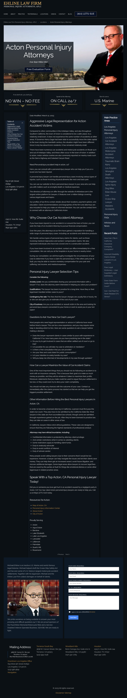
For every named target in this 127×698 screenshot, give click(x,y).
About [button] (13, 14)
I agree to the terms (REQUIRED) (80, 612)
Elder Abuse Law (110, 193)
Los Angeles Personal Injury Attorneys (111, 130)
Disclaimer (92, 612)
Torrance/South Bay (45, 646)
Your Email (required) (76, 573)
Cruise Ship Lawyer (110, 200)
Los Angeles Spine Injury (110, 183)
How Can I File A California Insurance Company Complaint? (110, 243)
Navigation (12, 672)
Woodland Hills (71, 646)
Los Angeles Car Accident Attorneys (111, 140)
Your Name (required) (76, 566)
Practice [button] (21, 14)
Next (67, 554)
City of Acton (38, 514)
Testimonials (33, 14)
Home (6, 14)
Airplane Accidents (109, 207)
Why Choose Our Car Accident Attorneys (15, 135)
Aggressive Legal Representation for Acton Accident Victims (14, 129)
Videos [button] (53, 14)
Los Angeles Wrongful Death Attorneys (110, 173)
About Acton (38, 511)
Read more (33, 603)
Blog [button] (70, 14)
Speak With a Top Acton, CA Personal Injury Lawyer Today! (14, 146)
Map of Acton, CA (40, 505)
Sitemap (68, 693)
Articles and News (109, 224)
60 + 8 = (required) (74, 587)
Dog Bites (109, 188)
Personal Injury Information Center (46, 508)
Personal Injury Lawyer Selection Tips (13, 140)
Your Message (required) (77, 595)
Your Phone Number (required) (79, 580)
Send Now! (73, 617)
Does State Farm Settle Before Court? (111, 283)
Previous (61, 554)
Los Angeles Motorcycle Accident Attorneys (110, 153)
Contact (62, 14)
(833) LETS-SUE (85, 14)
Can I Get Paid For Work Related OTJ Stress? (111, 294)
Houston (97, 646)
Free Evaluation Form (38, 70)
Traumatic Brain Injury (112, 163)
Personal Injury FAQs (111, 216)
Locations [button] (44, 14)
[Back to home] (22, 5)
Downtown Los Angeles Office (20, 661)
